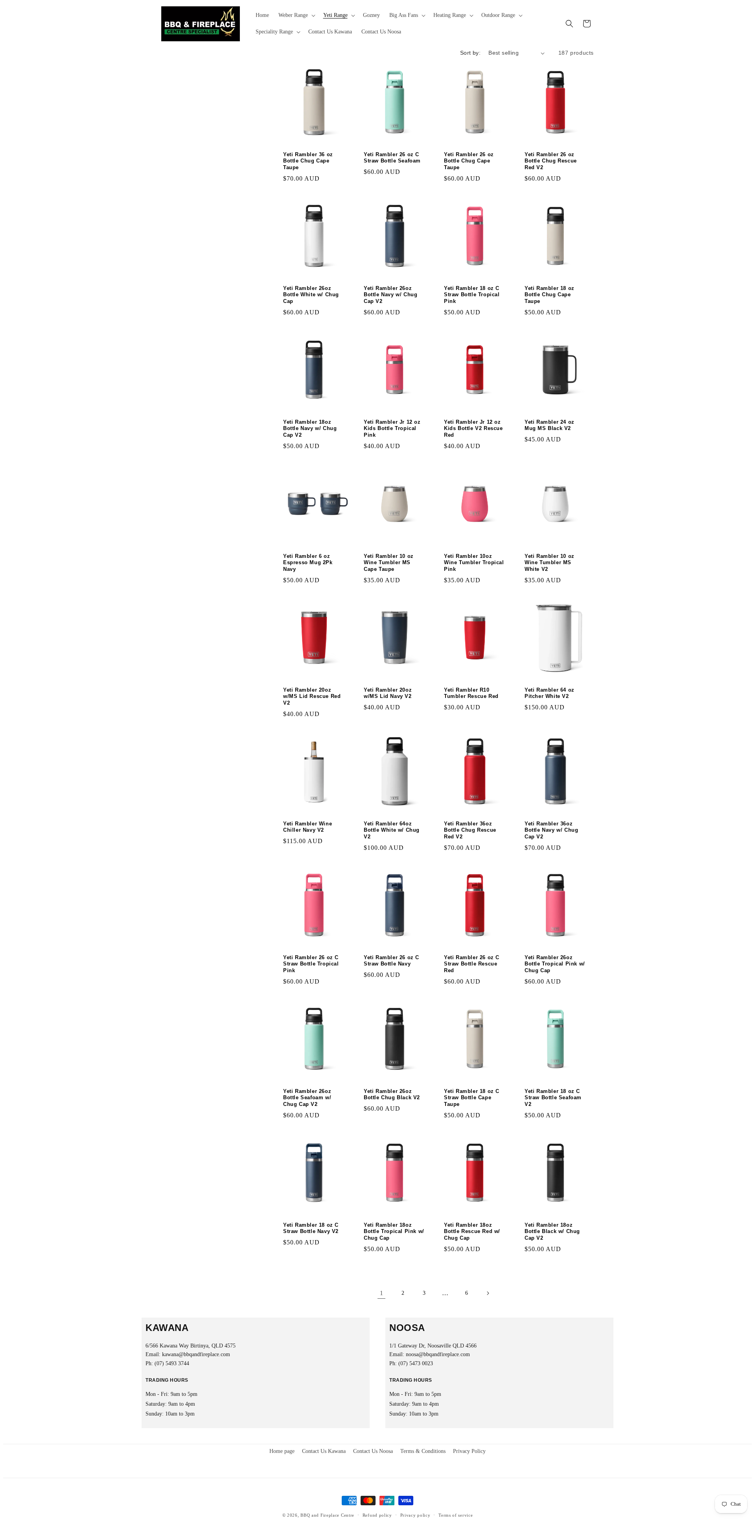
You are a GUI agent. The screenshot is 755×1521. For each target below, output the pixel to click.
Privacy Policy (469, 1451)
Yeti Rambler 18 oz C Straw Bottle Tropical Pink (472, 295)
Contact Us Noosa (373, 1451)
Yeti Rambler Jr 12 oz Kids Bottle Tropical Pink (392, 428)
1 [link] (381, 1293)
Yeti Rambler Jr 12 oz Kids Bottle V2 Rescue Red (473, 428)
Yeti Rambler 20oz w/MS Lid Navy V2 (388, 693)
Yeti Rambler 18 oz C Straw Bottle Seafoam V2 (553, 1098)
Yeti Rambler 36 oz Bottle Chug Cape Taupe (308, 161)
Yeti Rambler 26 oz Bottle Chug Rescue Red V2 (551, 161)
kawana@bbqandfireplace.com (196, 1354)
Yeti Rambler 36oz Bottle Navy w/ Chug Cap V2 (551, 830)
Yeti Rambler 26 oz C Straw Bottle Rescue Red (471, 964)
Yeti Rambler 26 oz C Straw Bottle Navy (391, 960)
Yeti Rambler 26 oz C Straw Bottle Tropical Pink (311, 964)
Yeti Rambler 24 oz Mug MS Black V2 (550, 425)
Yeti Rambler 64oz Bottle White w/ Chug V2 (392, 830)
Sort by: (470, 53)
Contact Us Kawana (324, 1451)
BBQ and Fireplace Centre (327, 1515)
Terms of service (455, 1515)
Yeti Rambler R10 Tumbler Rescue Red (471, 693)
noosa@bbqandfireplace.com (438, 1354)
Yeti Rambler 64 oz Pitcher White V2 (550, 693)
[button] (296, 15)
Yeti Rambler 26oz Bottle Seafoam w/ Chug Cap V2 (307, 1098)
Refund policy (377, 1515)
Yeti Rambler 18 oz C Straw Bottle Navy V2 (311, 1228)
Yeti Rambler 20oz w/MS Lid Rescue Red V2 (312, 696)
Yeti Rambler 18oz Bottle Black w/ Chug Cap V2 (552, 1231)
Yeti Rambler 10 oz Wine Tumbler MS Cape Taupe (389, 562)
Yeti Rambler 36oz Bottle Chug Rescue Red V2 (470, 830)
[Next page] (487, 1293)
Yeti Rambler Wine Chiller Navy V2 (307, 826)
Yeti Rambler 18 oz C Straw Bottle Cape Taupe (471, 1098)
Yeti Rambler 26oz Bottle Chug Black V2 (392, 1094)
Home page (282, 1451)
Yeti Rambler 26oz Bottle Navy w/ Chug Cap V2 (390, 295)
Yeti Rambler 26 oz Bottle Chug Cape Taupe (469, 161)
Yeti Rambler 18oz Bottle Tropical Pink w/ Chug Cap (394, 1231)
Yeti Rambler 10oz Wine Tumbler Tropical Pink (474, 562)
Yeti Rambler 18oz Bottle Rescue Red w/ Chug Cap (472, 1231)
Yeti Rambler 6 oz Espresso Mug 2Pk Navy (308, 562)
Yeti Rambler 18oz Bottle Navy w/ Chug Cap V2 (310, 428)
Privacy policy (415, 1515)
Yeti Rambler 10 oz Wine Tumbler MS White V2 (550, 562)
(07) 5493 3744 (172, 1363)
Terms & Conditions (423, 1451)
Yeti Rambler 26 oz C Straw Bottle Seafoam (392, 157)
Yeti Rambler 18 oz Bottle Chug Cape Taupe (550, 295)
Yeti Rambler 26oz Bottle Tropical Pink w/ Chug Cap (555, 964)
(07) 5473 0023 (415, 1363)
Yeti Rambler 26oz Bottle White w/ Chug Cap (311, 295)
